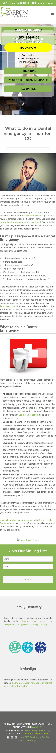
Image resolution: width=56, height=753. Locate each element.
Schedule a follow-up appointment (16, 520)
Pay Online (28, 89)
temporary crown (8, 306)
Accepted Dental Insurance (28, 80)
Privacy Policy (31, 730)
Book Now (28, 47)
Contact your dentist (28, 415)
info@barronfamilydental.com (34, 733)
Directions (28, 71)
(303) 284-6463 (28, 29)
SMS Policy (44, 730)
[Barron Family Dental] (28, 540)
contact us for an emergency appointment (20, 222)
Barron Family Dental (32, 215)
